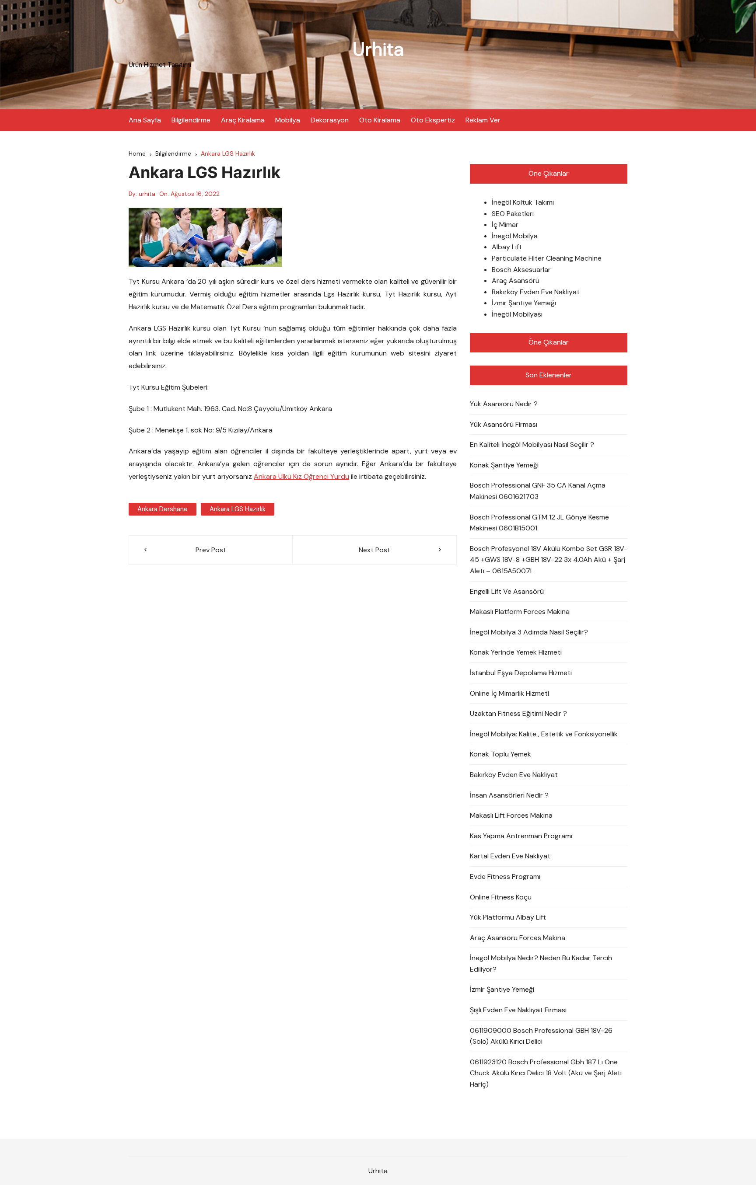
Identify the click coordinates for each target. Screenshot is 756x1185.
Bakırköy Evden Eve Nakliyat (536, 291)
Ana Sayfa (145, 120)
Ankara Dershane (162, 509)
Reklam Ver (483, 120)
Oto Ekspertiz (433, 120)
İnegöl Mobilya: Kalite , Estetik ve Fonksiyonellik (544, 734)
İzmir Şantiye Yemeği (524, 302)
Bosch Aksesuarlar (521, 269)
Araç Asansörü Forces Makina (517, 937)
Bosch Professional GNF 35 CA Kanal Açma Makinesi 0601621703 (538, 491)
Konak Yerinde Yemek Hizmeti (516, 652)
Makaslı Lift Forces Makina (511, 815)
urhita (147, 194)
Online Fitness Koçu (501, 897)
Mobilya (287, 120)
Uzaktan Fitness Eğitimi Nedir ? (518, 713)
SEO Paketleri (513, 213)
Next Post (374, 549)
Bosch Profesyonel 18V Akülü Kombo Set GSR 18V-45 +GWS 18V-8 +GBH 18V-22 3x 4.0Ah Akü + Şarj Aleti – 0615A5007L (548, 559)
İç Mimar (505, 224)
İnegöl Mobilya (515, 235)
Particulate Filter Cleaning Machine (547, 258)
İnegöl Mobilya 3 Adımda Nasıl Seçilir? (529, 632)
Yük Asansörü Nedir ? (504, 403)
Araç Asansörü (515, 280)
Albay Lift (507, 246)
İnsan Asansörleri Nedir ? (509, 795)
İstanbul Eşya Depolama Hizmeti (521, 672)
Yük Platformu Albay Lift (508, 917)
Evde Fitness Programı (505, 876)
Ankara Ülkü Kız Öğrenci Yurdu (301, 476)
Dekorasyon (330, 120)
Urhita (378, 49)
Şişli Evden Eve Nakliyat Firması (518, 1009)
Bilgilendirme (191, 120)
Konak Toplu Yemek (500, 754)
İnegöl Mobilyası (517, 314)
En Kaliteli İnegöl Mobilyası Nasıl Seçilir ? (532, 444)
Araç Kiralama (243, 120)
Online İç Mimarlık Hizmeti (509, 693)
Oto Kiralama (379, 120)
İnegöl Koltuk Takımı (523, 202)
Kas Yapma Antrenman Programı (521, 835)
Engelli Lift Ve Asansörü (507, 591)
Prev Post (211, 549)
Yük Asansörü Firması (503, 424)
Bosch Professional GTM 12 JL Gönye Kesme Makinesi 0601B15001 (539, 522)
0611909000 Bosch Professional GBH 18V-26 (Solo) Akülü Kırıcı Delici (541, 1036)
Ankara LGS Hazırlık (238, 509)
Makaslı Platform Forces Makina (520, 611)
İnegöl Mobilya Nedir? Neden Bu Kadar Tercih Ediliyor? (541, 963)
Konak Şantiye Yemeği (504, 465)
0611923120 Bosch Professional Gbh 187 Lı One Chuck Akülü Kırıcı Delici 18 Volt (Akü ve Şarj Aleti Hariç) (546, 1073)
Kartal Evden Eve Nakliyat (510, 856)
